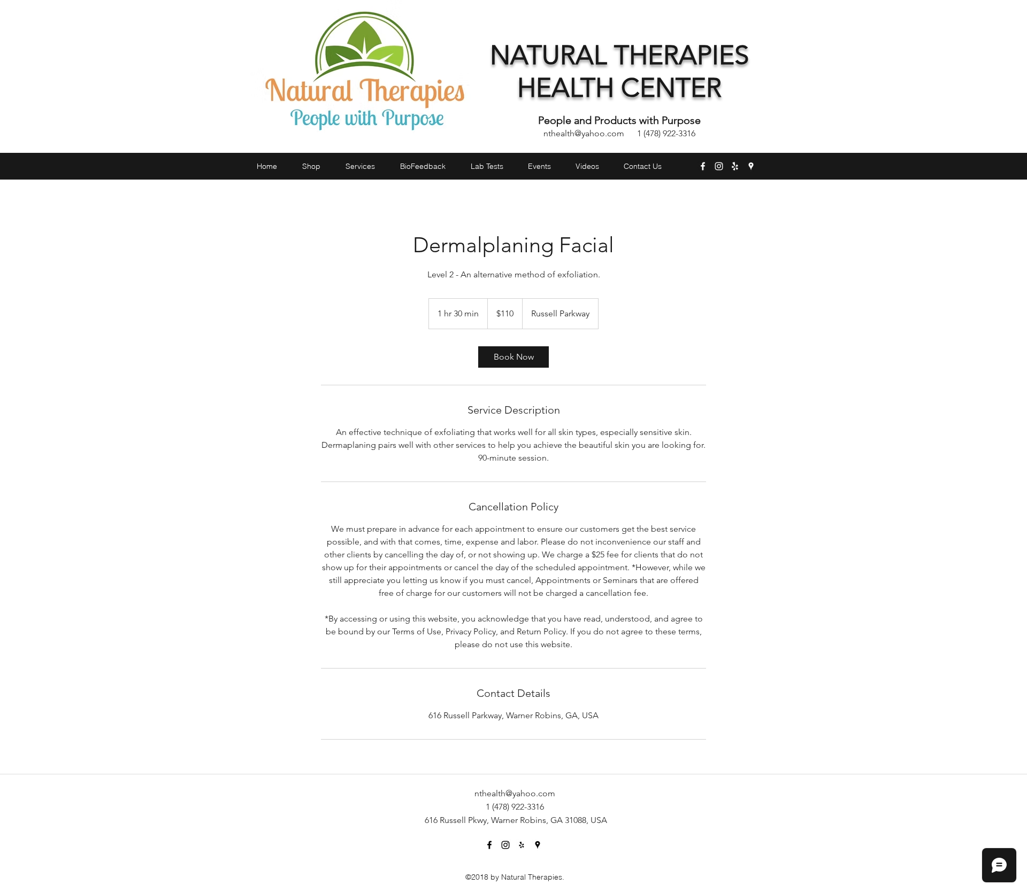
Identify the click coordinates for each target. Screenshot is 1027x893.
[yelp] (735, 166)
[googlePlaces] (751, 166)
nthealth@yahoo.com (583, 133)
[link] (513, 357)
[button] (758, 186)
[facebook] (703, 166)
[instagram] (719, 166)
